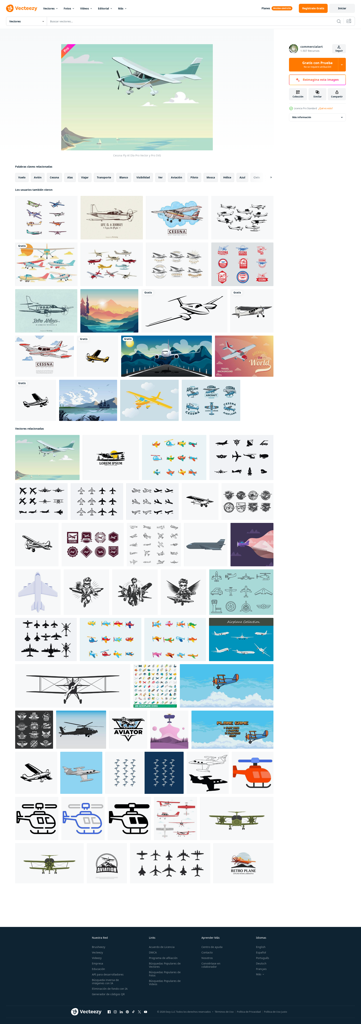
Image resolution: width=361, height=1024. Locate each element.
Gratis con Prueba (317, 65)
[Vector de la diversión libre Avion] (175, 639)
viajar (84, 177)
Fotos (67, 8)
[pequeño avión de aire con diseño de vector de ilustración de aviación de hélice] (251, 311)
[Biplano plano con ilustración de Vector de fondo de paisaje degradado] (169, 730)
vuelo (22, 177)
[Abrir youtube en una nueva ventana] (145, 1011)
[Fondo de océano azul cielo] (88, 400)
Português (262, 958)
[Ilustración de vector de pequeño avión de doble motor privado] (184, 311)
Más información (301, 117)
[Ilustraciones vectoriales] (112, 217)
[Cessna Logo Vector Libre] (177, 264)
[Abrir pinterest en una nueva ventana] (127, 1011)
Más (120, 8)
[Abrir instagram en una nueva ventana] (115, 1011)
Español (261, 952)
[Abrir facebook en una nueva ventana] (109, 1011)
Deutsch (261, 963)
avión (38, 177)
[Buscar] (339, 21)
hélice (227, 177)
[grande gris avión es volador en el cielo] (205, 544)
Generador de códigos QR (108, 994)
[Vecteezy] (21, 8)
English (260, 947)
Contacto (207, 952)
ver (160, 177)
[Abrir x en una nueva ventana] (139, 1011)
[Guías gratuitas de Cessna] (44, 356)
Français (261, 969)
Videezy (97, 958)
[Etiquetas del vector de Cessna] (242, 264)
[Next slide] (268, 177)
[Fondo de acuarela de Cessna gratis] (177, 217)
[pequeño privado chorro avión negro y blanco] (208, 773)
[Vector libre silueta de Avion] (97, 501)
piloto (194, 177)
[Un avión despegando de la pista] (166, 356)
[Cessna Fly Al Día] (47, 457)
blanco (123, 177)
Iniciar (342, 8)
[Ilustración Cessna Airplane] (244, 356)
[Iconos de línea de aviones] (241, 592)
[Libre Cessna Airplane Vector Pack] (46, 217)
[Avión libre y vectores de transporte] (241, 457)
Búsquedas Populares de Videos (165, 982)
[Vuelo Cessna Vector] (149, 400)
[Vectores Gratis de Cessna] (242, 217)
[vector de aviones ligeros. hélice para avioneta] (97, 356)
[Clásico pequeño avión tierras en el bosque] (111, 457)
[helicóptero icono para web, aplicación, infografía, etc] (252, 773)
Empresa (97, 963)
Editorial (103, 8)
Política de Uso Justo (275, 1011)
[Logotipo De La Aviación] (247, 501)
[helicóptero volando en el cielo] (81, 730)
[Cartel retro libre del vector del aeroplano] (46, 311)
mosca (211, 177)
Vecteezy (97, 952)
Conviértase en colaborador (210, 965)
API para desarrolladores (108, 974)
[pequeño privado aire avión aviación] (81, 773)
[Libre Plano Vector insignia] (93, 544)
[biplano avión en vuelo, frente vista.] (236, 818)
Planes (266, 8)
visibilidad (143, 177)
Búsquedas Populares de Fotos (165, 973)
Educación (98, 969)
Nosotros (207, 958)
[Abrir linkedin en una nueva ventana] (121, 1011)
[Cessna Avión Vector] (46, 264)
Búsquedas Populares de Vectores (165, 965)
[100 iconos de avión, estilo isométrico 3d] (155, 686)
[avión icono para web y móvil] (144, 773)
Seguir (339, 50)
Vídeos (84, 8)
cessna (54, 177)
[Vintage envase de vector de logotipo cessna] (211, 400)
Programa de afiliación (163, 958)
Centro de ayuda (211, 947)
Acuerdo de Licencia (162, 947)
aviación (176, 177)
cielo (257, 177)
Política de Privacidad (249, 1011)
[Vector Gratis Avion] (174, 457)
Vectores (49, 8)
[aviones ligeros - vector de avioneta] (35, 400)
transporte (104, 177)
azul (242, 177)
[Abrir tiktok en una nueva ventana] (133, 1011)
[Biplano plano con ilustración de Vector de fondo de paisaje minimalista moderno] (251, 544)
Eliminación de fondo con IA (110, 988)
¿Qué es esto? (325, 108)
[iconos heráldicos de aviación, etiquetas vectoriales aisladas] (34, 730)
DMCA (153, 952)
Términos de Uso (224, 1011)
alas (70, 177)
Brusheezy (98, 947)
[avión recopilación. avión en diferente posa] (241, 639)
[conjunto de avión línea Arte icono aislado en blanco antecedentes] (154, 544)
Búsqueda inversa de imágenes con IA (105, 981)
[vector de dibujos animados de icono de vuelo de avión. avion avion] (38, 592)
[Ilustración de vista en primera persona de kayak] (109, 311)
